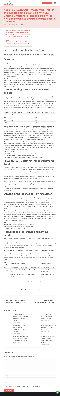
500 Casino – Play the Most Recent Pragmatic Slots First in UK (48, 327)
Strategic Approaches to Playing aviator (17, 42)
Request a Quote (47, 3)
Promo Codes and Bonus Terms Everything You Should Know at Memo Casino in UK (48, 339)
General (25, 282)
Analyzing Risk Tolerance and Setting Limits (17, 43)
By (30, 282)
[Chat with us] (57, 392)
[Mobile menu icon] (54, 3)
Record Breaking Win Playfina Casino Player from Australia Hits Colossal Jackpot (20, 317)
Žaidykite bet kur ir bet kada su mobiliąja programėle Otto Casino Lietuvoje (19, 328)
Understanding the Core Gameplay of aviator (18, 34)
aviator (32, 78)
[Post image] (8, 317)
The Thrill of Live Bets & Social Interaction (17, 36)
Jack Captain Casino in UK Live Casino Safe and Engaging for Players (48, 316)
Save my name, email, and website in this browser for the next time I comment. (22, 386)
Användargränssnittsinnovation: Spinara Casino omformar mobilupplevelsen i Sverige (21, 338)
